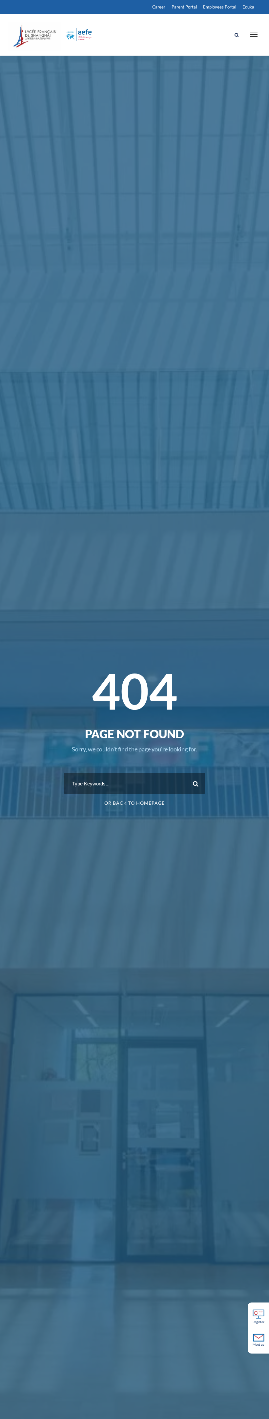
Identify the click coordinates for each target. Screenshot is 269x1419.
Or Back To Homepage (134, 803)
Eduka (248, 6)
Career (158, 6)
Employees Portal (219, 6)
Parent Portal (184, 6)
